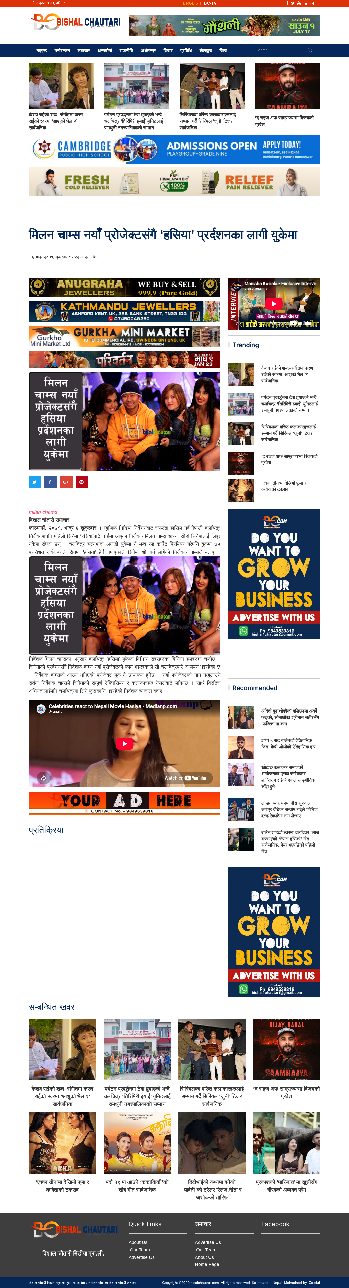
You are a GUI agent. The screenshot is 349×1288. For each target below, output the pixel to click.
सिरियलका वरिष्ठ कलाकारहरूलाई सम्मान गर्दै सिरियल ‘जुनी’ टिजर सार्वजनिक (208, 121)
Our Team (139, 1249)
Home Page (207, 1264)
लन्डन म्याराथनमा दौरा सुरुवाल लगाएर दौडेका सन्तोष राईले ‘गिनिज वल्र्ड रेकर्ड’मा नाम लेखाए (289, 809)
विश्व (223, 50)
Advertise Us (142, 1257)
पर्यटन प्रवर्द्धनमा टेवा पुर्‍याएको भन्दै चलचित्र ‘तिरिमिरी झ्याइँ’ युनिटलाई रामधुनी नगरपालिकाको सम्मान (133, 121)
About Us (138, 1242)
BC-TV (210, 3)
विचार (168, 50)
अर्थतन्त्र (148, 50)
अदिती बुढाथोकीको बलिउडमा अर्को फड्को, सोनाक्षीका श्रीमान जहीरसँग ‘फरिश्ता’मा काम (290, 717)
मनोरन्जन (62, 50)
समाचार (84, 50)
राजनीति (126, 50)
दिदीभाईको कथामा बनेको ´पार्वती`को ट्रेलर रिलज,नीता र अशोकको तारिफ (211, 1189)
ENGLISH (192, 3)
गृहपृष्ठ (42, 50)
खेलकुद (206, 50)
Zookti (314, 1283)
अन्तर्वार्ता (105, 50)
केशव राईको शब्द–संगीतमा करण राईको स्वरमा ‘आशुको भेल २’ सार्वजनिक (56, 121)
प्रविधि (186, 50)
